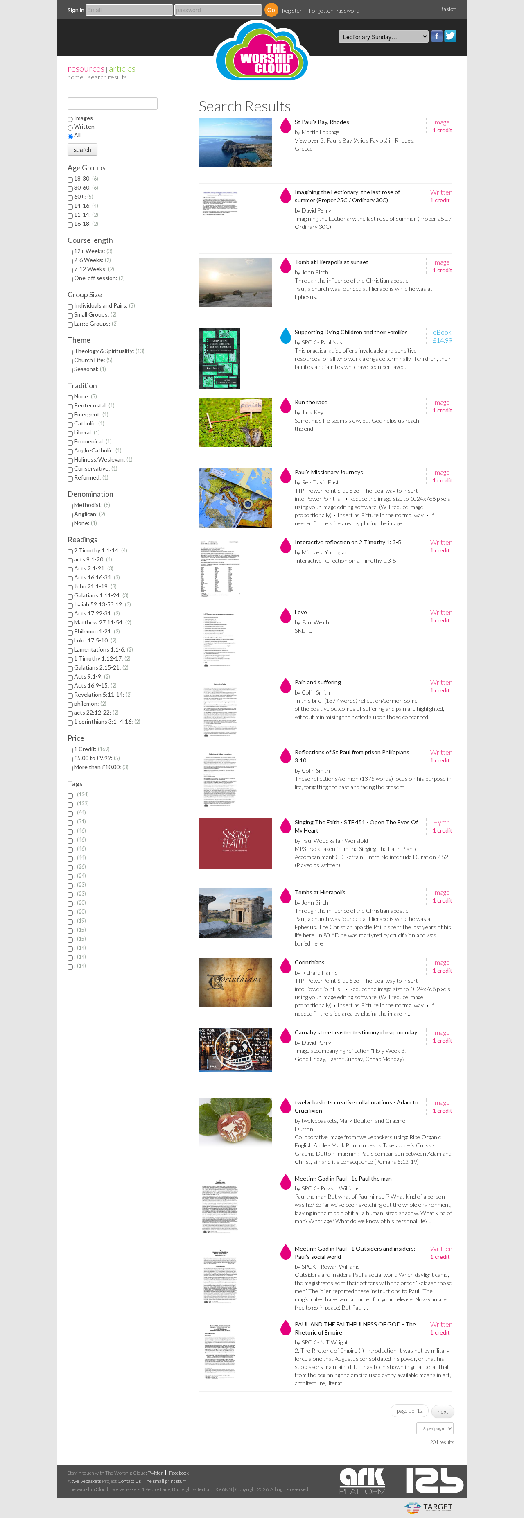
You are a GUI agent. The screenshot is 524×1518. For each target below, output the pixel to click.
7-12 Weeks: (93, 268)
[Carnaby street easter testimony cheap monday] (235, 1059)
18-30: (85, 178)
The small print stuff (165, 1481)
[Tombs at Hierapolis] (235, 919)
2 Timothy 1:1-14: (100, 550)
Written (84, 126)
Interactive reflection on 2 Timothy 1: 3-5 (348, 541)
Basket (448, 9)
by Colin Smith (312, 692)
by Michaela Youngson (322, 552)
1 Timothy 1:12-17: (101, 658)
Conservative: (95, 468)
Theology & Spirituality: (108, 350)
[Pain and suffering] (235, 709)
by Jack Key (309, 412)
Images (83, 117)
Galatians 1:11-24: (100, 595)
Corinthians (310, 962)
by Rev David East (317, 482)
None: (84, 396)
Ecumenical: (92, 441)
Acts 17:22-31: (96, 613)
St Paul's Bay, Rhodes (322, 121)
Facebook (437, 36)
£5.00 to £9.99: (96, 757)
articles (122, 68)
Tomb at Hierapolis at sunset (331, 261)
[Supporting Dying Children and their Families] (235, 358)
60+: (83, 196)
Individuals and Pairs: (103, 305)
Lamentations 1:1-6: (102, 649)
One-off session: (98, 277)
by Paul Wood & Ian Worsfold (331, 840)
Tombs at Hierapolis (320, 892)
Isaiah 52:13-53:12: (101, 604)
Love (301, 612)
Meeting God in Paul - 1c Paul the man (343, 1178)
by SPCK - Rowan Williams (327, 1188)
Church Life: (92, 359)
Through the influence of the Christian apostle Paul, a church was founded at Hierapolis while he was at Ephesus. (363, 288)
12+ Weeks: (92, 250)
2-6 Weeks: (91, 259)
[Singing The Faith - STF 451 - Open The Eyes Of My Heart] (235, 849)
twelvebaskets (86, 1481)
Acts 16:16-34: (96, 577)
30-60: (85, 187)
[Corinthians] (235, 989)
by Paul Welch (312, 622)
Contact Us (129, 1481)
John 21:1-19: (94, 586)
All (77, 134)
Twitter (450, 36)
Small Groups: (94, 314)
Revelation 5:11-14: (102, 694)
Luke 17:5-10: (94, 640)
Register (292, 10)
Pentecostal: (93, 405)
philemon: (89, 703)
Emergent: (90, 414)
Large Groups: (95, 323)
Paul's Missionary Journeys (329, 471)
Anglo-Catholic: (97, 450)
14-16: (85, 205)
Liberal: (86, 432)
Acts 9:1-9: (91, 676)
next (443, 1411)
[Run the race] (235, 428)
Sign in (76, 10)
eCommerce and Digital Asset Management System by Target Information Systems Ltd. (428, 1508)
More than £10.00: (100, 766)
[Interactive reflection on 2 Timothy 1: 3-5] (235, 569)
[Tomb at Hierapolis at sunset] (235, 288)
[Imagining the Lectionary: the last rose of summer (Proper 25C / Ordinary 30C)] (235, 218)
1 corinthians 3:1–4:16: (106, 721)
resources (86, 68)
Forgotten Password (334, 10)
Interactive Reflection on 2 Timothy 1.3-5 (345, 560)
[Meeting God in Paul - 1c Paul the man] (235, 1205)
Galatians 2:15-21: (100, 667)
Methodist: (91, 504)
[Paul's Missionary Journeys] (235, 498)
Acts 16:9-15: (94, 685)
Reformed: (90, 477)
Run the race (311, 401)
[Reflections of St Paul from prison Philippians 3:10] (235, 779)
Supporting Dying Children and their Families (351, 331)
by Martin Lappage (317, 132)
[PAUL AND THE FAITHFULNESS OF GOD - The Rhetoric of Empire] (235, 1351)
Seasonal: (89, 368)
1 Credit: (91, 748)
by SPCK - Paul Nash (320, 342)
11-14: (85, 214)
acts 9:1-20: (92, 559)
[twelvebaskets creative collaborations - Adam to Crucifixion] (235, 1129)
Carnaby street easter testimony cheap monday (356, 1032)
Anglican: (89, 513)
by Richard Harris (316, 972)
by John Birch (311, 272)
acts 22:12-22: (95, 712)
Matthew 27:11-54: (102, 622)
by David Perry (313, 210)
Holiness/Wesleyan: (102, 459)
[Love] (235, 639)
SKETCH (305, 630)
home (76, 77)
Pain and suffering (318, 682)
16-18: (85, 223)
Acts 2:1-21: (93, 568)
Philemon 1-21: (96, 631)
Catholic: (88, 423)
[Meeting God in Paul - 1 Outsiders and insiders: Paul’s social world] (235, 1275)
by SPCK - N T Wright (321, 1342)
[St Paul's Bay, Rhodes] (235, 148)
